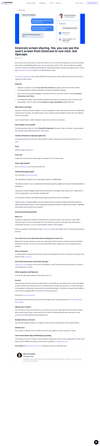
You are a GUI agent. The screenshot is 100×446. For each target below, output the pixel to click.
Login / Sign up (79, 3)
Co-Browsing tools (61, 341)
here (31, 150)
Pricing (51, 3)
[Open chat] (96, 442)
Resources (58, 3)
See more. (28, 257)
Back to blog (22, 10)
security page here (29, 295)
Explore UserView (30, 3)
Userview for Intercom (34, 346)
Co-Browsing (46, 229)
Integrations (42, 3)
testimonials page (31, 175)
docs (50, 275)
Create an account (21, 264)
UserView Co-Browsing (25, 70)
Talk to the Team (92, 3)
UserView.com (23, 167)
